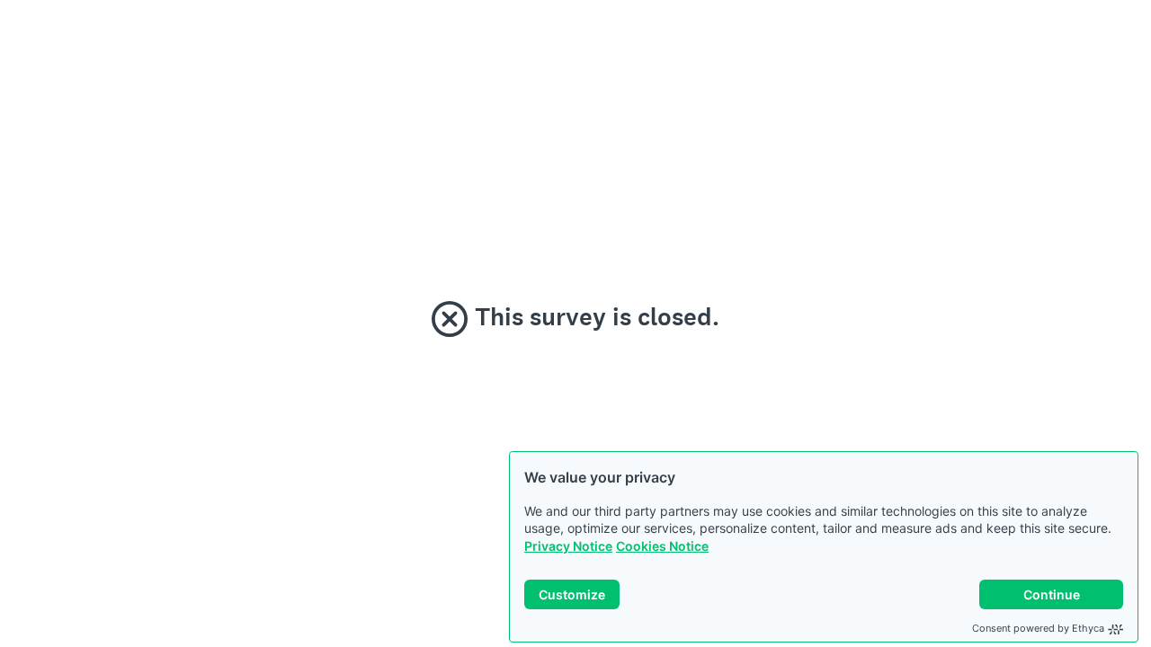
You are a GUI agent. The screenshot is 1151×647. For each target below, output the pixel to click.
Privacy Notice (568, 546)
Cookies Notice (662, 546)
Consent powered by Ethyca (1038, 628)
